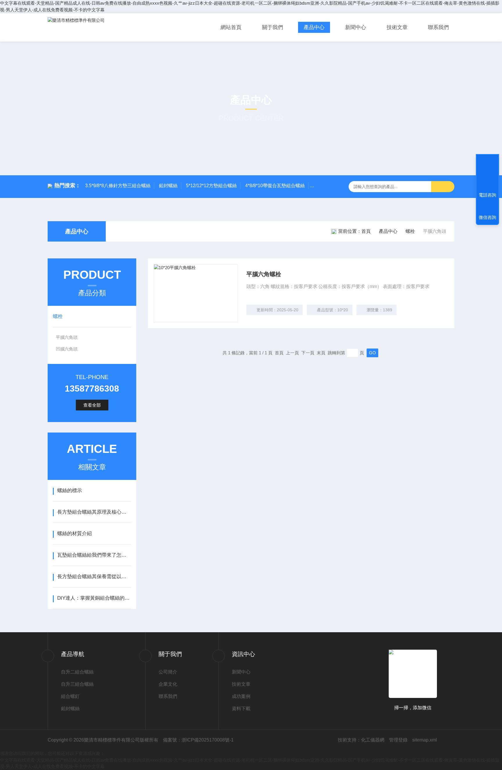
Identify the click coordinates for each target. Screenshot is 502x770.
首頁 (366, 231)
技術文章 (397, 27)
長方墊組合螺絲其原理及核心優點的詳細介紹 (94, 512)
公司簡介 (168, 671)
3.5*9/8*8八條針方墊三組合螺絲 (117, 185)
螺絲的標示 (69, 490)
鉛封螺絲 (168, 185)
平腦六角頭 (67, 337)
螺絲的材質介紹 (74, 533)
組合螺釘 (70, 696)
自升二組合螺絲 (77, 671)
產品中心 (314, 27)
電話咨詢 (487, 194)
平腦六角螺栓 (263, 274)
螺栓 (410, 231)
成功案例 (241, 696)
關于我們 (272, 27)
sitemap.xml (424, 739)
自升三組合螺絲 (77, 684)
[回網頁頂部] (487, 173)
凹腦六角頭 (67, 348)
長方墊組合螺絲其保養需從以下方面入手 (94, 576)
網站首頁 (230, 27)
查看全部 (92, 405)
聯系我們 (438, 27)
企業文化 (168, 684)
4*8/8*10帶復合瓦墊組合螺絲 (275, 185)
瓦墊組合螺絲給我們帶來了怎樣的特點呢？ (94, 555)
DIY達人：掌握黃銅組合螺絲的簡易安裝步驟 (94, 598)
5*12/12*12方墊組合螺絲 (211, 185)
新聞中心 (355, 27)
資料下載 (241, 708)
